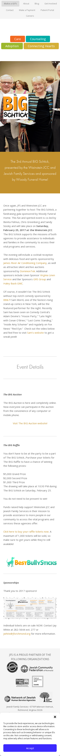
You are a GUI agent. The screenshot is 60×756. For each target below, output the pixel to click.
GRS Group (39, 279)
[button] (55, 717)
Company (41, 263)
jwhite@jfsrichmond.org (16, 633)
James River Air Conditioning (19, 263)
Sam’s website (35, 332)
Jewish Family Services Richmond (30, 27)
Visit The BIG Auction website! (30, 423)
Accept (30, 748)
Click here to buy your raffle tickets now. (26, 531)
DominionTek (27, 271)
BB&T (6, 300)
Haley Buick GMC (13, 283)
